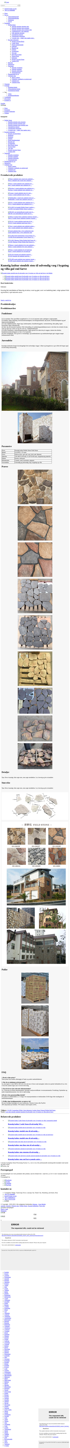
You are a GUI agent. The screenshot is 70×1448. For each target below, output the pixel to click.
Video (9, 94)
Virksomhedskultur (13, 18)
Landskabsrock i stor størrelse (20, 31)
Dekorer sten (15, 1206)
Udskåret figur (16, 82)
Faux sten (42, 1206)
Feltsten (14, 49)
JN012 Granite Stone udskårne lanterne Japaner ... (22, 218)
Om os (6, 15)
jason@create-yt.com (10, 8)
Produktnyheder (12, 87)
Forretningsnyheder (13, 90)
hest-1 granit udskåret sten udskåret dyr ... (20, 185)
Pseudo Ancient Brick (18, 41)
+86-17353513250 (9, 1199)
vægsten (3, 1206)
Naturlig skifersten (17, 71)
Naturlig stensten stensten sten (20, 26)
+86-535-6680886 (9, 10)
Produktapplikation (13, 95)
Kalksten (14, 46)
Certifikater (7, 97)
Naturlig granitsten (17, 67)
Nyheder (6, 85)
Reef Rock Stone (17, 54)
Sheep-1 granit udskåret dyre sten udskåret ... (21, 246)
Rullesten (14, 58)
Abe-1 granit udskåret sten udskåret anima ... (21, 228)
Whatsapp (3, 1211)
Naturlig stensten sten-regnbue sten (22, 30)
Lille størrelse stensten (18, 33)
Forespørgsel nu (5, 1177)
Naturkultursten (16, 72)
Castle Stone (15, 43)
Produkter (7, 23)
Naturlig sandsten (17, 69)
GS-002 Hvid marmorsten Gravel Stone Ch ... (21, 237)
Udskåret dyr (15, 81)
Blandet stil (15, 48)
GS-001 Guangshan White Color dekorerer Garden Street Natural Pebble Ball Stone (31, 1110)
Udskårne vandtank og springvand (21, 79)
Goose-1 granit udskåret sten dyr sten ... (19, 195)
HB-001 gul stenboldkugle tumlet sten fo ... (20, 213)
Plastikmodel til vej (13, 74)
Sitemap (35, 1204)
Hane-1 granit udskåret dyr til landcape (19, 251)
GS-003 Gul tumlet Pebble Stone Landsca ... (21, 209)
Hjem (6, 13)
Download (7, 99)
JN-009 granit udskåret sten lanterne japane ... (21, 261)
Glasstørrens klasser (17, 34)
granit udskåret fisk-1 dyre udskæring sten (20, 232)
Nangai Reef (15, 56)
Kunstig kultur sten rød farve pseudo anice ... (25, 1159)
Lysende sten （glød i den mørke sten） (23, 38)
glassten (8, 1206)
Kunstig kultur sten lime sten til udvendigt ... (24, 1145)
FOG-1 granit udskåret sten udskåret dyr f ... (20, 204)
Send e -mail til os (6, 300)
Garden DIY (15, 61)
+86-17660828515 (9, 1197)
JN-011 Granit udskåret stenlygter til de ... (20, 223)
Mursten (10, 63)
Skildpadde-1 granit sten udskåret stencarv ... (21, 199)
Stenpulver (11, 64)
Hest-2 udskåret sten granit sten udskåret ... (20, 180)
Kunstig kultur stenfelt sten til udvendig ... (23, 1131)
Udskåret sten (12, 76)
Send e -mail (4, 1209)
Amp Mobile (42, 1204)
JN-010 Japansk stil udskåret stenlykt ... (19, 256)
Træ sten (14, 53)
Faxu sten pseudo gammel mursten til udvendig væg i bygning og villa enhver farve (29, 1112)
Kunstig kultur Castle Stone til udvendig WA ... (25, 1124)
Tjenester (7, 84)
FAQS (10, 21)
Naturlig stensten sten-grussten (20, 28)
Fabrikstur (11, 20)
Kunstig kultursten (13, 40)
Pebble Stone (12, 25)
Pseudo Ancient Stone (18, 59)
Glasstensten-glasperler (18, 36)
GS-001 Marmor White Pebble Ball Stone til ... (21, 242)
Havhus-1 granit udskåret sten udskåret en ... (21, 190)
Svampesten (15, 51)
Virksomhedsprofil (13, 16)
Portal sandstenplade (17, 45)
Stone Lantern (16, 77)
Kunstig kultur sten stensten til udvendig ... (24, 1152)
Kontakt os (7, 100)
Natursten (11, 66)
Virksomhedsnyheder (14, 89)
